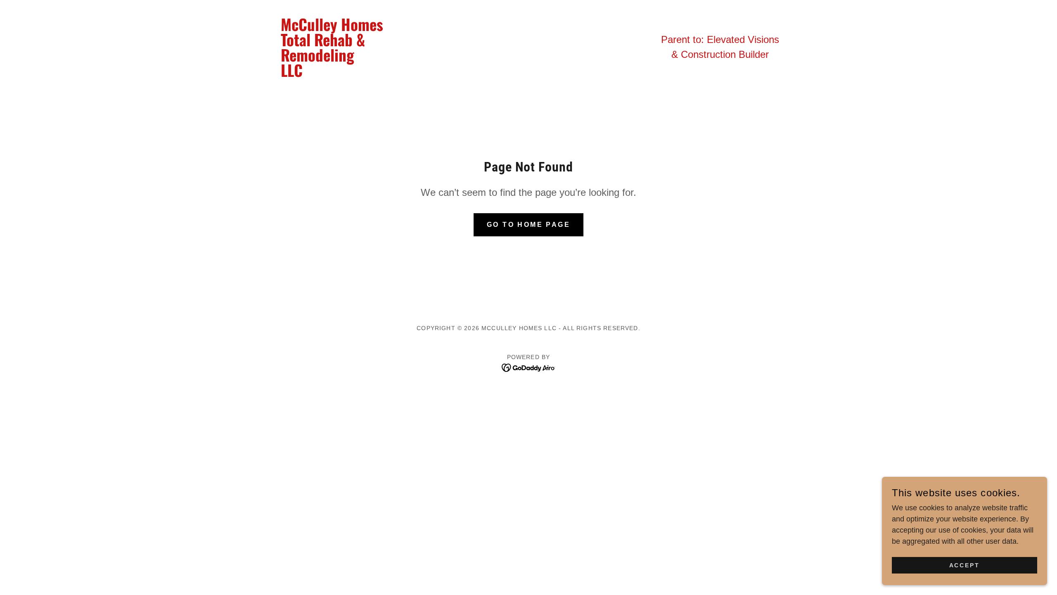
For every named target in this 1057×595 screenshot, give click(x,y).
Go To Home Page (528, 224)
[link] (337, 74)
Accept (964, 565)
